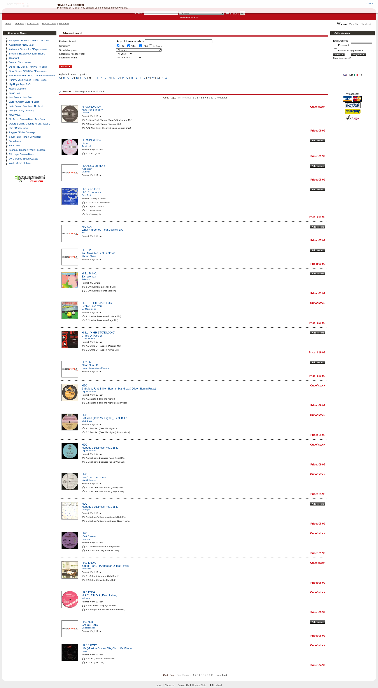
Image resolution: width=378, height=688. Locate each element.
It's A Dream (89, 536)
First (179, 97)
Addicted (87, 168)
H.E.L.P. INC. (89, 273)
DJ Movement (89, 309)
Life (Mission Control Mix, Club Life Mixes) (107, 648)
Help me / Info (49, 23)
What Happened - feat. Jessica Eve (102, 229)
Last (224, 97)
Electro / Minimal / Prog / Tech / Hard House (32, 75)
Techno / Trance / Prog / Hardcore (27, 150)
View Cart (354, 24)
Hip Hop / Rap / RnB (19, 84)
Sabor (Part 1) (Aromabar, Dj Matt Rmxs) (106, 565)
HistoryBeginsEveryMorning (95, 368)
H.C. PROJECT (91, 189)
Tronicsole (87, 146)
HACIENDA (89, 562)
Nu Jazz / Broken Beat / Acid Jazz (27, 119)
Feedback (64, 23)
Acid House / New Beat (21, 45)
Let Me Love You (92, 306)
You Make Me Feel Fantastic (98, 253)
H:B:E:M (86, 362)
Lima (85, 143)
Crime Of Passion (92, 335)
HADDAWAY (89, 645)
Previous (186, 97)
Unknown (86, 539)
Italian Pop (14, 93)
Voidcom (86, 598)
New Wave (15, 115)
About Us (19, 23)
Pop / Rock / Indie (18, 128)
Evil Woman (89, 276)
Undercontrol (88, 628)
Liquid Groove (89, 391)
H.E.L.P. (86, 250)
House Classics (17, 88)
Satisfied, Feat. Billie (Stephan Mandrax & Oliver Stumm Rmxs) (119, 388)
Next (219, 97)
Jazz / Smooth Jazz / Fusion (24, 101)
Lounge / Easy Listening (21, 110)
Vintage (86, 509)
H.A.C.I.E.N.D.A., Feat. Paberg (99, 595)
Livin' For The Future (94, 477)
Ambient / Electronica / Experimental (28, 49)
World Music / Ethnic (20, 163)
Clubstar (86, 171)
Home (8, 23)
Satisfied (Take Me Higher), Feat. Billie (104, 418)
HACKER (87, 621)
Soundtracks (16, 141)
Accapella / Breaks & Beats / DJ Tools (29, 40)
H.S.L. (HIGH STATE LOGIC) (98, 303)
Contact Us (32, 23)
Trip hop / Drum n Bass (21, 154)
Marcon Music (89, 256)
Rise (84, 232)
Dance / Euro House (20, 62)
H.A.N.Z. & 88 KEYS (93, 165)
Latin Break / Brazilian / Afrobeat (26, 106)
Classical (14, 58)
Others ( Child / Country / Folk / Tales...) (30, 123)
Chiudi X (370, 3)
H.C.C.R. (87, 226)
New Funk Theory (92, 109)
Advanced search (189, 17)
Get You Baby (90, 625)
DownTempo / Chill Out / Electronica (28, 71)
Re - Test (86, 195)
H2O (84, 385)
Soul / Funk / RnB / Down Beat (25, 136)
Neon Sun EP (90, 365)
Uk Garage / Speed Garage (23, 158)
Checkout (366, 24)
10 (212, 97)
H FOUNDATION (92, 106)
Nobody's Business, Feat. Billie (100, 447)
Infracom (86, 568)
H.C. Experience (91, 192)
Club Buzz (87, 421)
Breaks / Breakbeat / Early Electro (27, 53)
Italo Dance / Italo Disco (21, 97)
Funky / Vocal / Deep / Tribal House (28, 80)
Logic (84, 651)
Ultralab (85, 112)
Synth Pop (14, 145)
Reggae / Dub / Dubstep (22, 132)
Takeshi (85, 279)
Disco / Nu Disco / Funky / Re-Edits (28, 66)
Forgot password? (342, 58)
